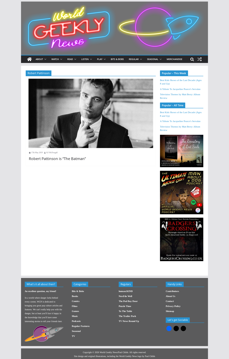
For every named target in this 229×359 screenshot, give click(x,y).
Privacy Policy (173, 306)
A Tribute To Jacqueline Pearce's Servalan (180, 89)
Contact (170, 301)
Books (75, 296)
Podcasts (76, 321)
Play (99, 59)
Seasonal (152, 59)
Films (74, 306)
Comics (75, 301)
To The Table (125, 311)
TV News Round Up (129, 321)
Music (75, 316)
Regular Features (81, 326)
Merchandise (174, 59)
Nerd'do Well (125, 296)
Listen (85, 59)
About (39, 59)
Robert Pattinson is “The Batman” (57, 158)
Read (70, 59)
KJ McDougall (51, 152)
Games (75, 311)
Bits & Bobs (117, 59)
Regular (134, 59)
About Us (170, 296)
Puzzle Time (125, 306)
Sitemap (170, 311)
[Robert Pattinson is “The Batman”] (91, 113)
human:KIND (126, 291)
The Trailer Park (127, 316)
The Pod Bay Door (128, 301)
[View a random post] (199, 59)
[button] (44, 59)
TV (73, 336)
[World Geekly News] (114, 3)
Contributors (172, 291)
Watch (55, 59)
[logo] (44, 327)
